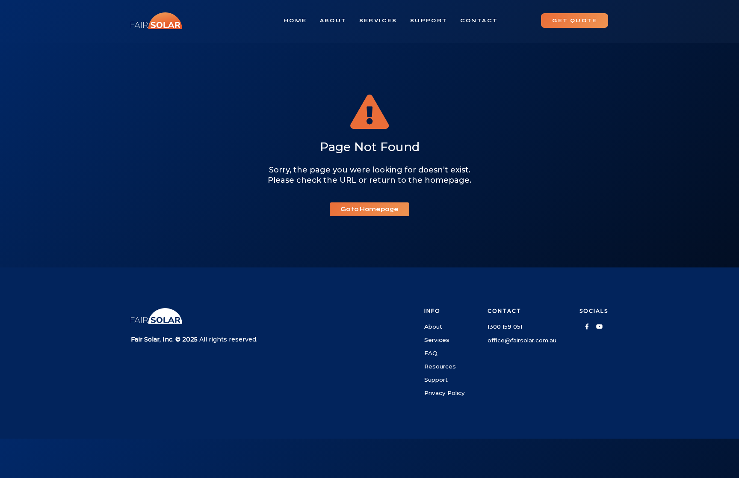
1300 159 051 (505, 326)
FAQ (430, 353)
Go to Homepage (369, 209)
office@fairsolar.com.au (522, 340)
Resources (440, 366)
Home (295, 21)
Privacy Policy (444, 392)
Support (428, 21)
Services (378, 21)
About (333, 21)
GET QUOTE (574, 21)
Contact (479, 21)
